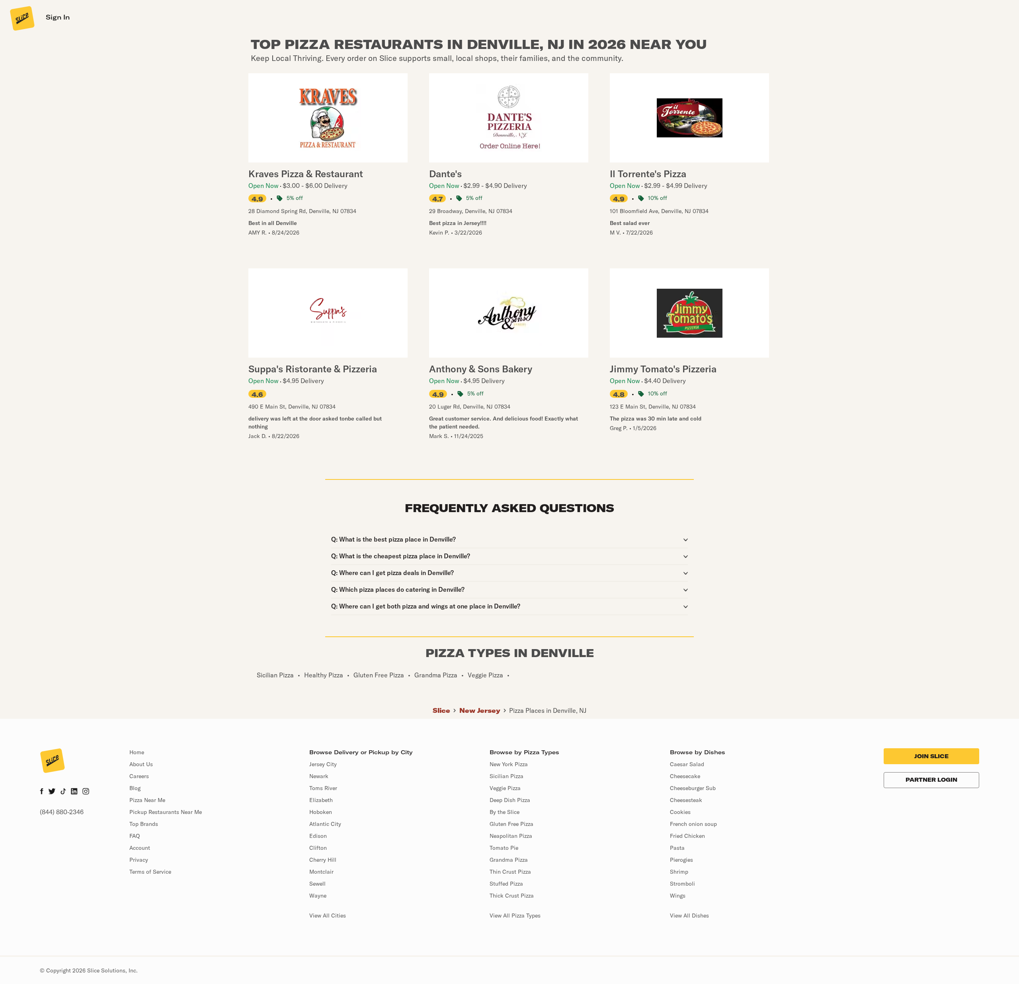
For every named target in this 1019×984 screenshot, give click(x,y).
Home (136, 752)
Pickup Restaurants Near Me (165, 812)
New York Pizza (509, 764)
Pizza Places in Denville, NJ (547, 710)
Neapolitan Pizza (511, 835)
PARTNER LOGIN (931, 779)
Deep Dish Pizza (510, 800)
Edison (318, 835)
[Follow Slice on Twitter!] (52, 792)
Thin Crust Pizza (510, 871)
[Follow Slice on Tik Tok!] (63, 792)
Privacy (138, 859)
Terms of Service (150, 871)
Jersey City (323, 764)
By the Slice (504, 812)
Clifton (318, 847)
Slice (441, 710)
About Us (141, 764)
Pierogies (681, 859)
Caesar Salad (687, 764)
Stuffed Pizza (506, 883)
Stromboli (682, 883)
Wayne (317, 895)
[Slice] (21, 18)
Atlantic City (325, 823)
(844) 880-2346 (62, 812)
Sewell (317, 883)
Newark (318, 776)
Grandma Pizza (509, 859)
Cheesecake (685, 776)
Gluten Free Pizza (511, 823)
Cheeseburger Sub (693, 788)
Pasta (677, 847)
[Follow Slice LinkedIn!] (74, 792)
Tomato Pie (504, 847)
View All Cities (327, 915)
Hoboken (320, 812)
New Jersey (479, 710)
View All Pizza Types (515, 915)
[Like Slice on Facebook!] (41, 792)
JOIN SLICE (931, 756)
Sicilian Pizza (506, 776)
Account (139, 847)
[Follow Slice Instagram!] (86, 792)
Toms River (323, 788)
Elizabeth (321, 800)
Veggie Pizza (505, 788)
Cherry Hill (322, 859)
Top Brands (143, 823)
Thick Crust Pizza (512, 895)
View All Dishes (689, 915)
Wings (677, 895)
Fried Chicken (687, 835)
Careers (139, 776)
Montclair (321, 871)
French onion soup (693, 823)
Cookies (680, 812)
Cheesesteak (686, 800)
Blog (135, 788)
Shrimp (679, 871)
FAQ (134, 835)
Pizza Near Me (147, 800)
